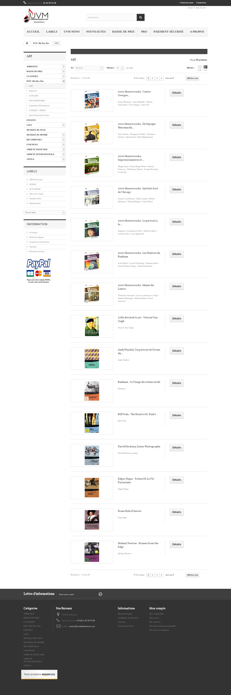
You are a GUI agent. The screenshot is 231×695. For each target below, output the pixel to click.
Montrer (110, 68)
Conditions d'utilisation (39, 242)
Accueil (33, 31)
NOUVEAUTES (96, 31)
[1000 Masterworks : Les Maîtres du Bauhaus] (92, 262)
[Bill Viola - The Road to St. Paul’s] (92, 423)
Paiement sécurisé (169, 31)
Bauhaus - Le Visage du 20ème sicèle (139, 382)
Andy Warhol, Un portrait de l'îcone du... (139, 351)
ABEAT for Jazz (36, 179)
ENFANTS (31, 120)
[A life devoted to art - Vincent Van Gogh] (92, 326)
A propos (197, 31)
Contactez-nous (186, 2)
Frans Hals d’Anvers (129, 511)
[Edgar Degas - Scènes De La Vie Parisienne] (92, 487)
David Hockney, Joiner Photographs (139, 446)
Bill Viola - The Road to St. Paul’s (137, 414)
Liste (205, 70)
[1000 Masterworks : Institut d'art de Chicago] (92, 197)
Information (37, 224)
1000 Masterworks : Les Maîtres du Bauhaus (139, 255)
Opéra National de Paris (39, 115)
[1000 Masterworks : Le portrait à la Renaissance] (92, 229)
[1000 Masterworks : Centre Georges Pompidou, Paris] (92, 100)
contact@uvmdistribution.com (82, 626)
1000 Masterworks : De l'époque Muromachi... (137, 125)
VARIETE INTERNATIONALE (41, 154)
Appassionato (35, 203)
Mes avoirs (154, 618)
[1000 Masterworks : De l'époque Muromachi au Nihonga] (92, 133)
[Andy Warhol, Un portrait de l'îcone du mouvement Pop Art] (92, 358)
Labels (51, 31)
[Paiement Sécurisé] (38, 271)
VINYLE (30, 159)
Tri (72, 68)
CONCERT (33, 96)
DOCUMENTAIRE (37, 100)
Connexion (201, 2)
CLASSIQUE (32, 76)
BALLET (33, 91)
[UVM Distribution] (53, 15)
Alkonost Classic (36, 194)
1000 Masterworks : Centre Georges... (134, 93)
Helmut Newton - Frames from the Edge (138, 545)
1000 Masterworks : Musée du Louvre (136, 287)
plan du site (201, 7)
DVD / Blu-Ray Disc (41, 43)
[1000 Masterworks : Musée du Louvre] (92, 294)
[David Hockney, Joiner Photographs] (92, 455)
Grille (200, 70)
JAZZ (29, 125)
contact (190, 7)
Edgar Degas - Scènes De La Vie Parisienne (136, 480)
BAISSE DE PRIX (123, 31)
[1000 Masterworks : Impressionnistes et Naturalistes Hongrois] (92, 165)
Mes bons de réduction (159, 630)
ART (31, 86)
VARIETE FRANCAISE (37, 149)
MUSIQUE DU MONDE (37, 135)
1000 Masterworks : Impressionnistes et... (131, 158)
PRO (144, 31)
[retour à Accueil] (27, 43)
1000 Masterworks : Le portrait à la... (138, 222)
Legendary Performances (39, 105)
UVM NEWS (72, 31)
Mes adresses (155, 622)
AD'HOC (33, 184)
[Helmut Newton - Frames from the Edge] (92, 552)
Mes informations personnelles (162, 626)
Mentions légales (36, 237)
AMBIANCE (32, 66)
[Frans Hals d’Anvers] (92, 520)
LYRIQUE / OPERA (37, 110)
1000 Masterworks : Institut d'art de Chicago (138, 190)
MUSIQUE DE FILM (36, 130)
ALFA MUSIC (35, 189)
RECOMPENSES (34, 139)
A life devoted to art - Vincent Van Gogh (138, 319)
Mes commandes (156, 614)
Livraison (33, 232)
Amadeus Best (35, 198)
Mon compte (157, 609)
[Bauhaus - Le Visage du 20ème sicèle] (92, 391)
